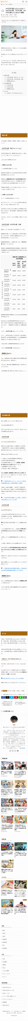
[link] (10, 751)
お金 (4, 958)
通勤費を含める (10, 89)
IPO (3, 945)
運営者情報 (22, 748)
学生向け (11, 14)
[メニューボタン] (26, 1)
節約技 (4, 964)
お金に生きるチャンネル (8, 990)
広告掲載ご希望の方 (6, 1011)
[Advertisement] (14, 114)
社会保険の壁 (7, 83)
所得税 (15, 14)
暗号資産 (5, 948)
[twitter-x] (15, 751)
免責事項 (5, 1002)
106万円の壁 (10, 85)
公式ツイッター (6, 993)
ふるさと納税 (6, 970)
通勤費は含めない (11, 81)
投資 (4, 930)
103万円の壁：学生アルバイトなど (15, 77)
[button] (3, 697)
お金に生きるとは (7, 987)
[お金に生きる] (4, 1)
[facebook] (13, 751)
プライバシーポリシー (8, 999)
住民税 (7, 14)
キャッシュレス (6, 973)
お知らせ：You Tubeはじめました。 (15, 93)
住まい (4, 967)
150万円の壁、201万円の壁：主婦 (15, 79)
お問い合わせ (6, 1005)
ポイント (5, 976)
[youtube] (18, 751)
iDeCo (4, 933)
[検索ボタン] (23, 1)
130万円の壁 (10, 87)
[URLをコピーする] (25, 697)
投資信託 (5, 939)
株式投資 (5, 942)
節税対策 (5, 690)
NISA (4, 936)
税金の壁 (6, 75)
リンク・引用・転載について (9, 996)
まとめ (6, 91)
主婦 (3, 14)
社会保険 (5, 961)
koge (14, 724)
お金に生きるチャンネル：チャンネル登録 (13, 678)
